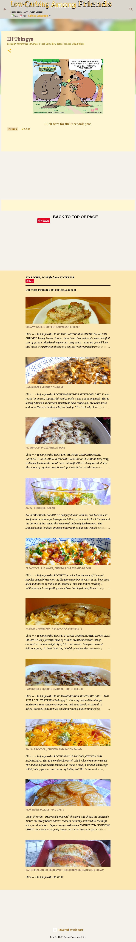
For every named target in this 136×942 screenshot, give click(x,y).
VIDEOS (39, 12)
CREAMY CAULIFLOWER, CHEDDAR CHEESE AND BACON (58, 568)
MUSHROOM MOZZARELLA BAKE (45, 447)
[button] (9, 51)
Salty (26, 12)
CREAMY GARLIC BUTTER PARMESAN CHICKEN (53, 327)
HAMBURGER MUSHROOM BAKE (45, 387)
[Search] (131, 9)
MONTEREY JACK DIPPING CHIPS (45, 809)
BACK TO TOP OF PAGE (75, 217)
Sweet (32, 12)
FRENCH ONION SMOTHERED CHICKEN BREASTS (54, 628)
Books (19, 12)
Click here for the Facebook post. (68, 124)
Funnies (12, 129)
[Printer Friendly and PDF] (19, 17)
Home (13, 12)
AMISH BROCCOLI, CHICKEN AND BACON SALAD (54, 749)
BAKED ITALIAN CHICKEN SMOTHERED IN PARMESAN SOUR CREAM (65, 870)
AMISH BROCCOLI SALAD (40, 508)
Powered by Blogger (70, 929)
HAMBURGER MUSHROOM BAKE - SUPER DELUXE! (55, 689)
